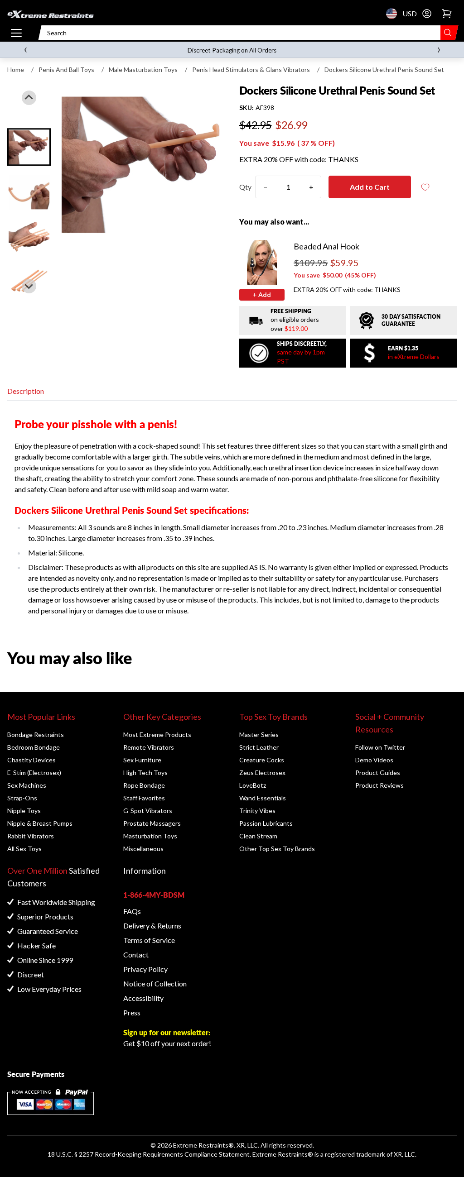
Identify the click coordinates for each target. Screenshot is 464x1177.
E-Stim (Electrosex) (34, 772)
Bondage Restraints (35, 734)
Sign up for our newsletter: (166, 1032)
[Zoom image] (143, 164)
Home (15, 69)
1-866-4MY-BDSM (153, 894)
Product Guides (377, 772)
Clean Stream (258, 836)
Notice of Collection (155, 983)
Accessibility (143, 998)
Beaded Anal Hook (326, 246)
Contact (136, 954)
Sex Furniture (142, 760)
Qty (245, 186)
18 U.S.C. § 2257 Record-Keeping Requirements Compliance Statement (149, 1154)
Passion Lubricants (266, 823)
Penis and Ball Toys (66, 69)
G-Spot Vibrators (147, 810)
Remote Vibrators (148, 747)
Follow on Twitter (380, 747)
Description (25, 391)
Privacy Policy (145, 969)
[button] (29, 147)
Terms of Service (149, 940)
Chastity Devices (31, 760)
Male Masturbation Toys (143, 69)
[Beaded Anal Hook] (262, 262)
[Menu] (16, 33)
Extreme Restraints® (282, 1154)
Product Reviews (379, 785)
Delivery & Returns (152, 925)
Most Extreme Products (157, 734)
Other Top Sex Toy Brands (277, 848)
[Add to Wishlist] (425, 187)
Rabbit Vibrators (30, 836)
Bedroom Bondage (33, 747)
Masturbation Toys (150, 836)
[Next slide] (29, 286)
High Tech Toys (145, 772)
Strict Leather (259, 747)
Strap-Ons (22, 798)
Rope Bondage (144, 785)
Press (131, 1012)
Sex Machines (26, 785)
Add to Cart (370, 186)
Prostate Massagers (152, 823)
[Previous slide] (29, 98)
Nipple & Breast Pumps (39, 823)
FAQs (132, 911)
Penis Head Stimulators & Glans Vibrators (251, 69)
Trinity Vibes (257, 810)
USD (394, 13)
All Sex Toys (24, 848)
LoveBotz (252, 785)
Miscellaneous (143, 848)
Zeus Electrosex (262, 772)
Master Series (259, 734)
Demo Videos (374, 760)
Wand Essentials (262, 798)
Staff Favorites (144, 798)
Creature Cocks (261, 760)
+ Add (262, 294)
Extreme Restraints (200, 1145)
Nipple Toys (24, 810)
